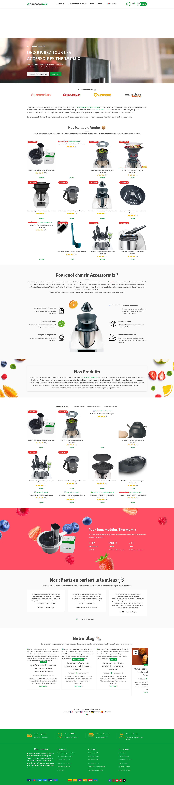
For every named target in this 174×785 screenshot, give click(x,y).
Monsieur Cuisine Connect (96, 766)
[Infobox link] (46, 311)
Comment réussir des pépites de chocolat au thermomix (113, 666)
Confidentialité (123, 763)
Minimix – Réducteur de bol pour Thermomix (72, 211)
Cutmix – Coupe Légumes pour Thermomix (41, 170)
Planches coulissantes (64, 763)
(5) (106, 416)
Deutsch (87, 712)
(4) (137, 485)
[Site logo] (37, 4)
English (77, 712)
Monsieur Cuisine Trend (95, 770)
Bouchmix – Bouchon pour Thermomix (41, 495)
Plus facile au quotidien (64, 756)
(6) (45, 213)
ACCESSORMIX (124, 749)
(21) (106, 175)
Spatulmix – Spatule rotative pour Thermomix (72, 251)
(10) (106, 499)
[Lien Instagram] (113, 780)
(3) (137, 175)
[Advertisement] (87, 23)
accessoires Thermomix (89, 377)
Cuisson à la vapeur (63, 760)
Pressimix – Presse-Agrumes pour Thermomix (102, 211)
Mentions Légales (124, 766)
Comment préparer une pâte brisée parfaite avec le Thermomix (148, 671)
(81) (137, 444)
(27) (137, 215)
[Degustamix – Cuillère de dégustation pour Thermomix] (102, 492)
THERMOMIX (62, 749)
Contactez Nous (124, 756)
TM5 (102, 110)
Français (66, 712)
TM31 (98, 110)
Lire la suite (43, 686)
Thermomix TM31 (93, 760)
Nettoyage (60, 770)
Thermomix (111, 282)
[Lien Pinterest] (120, 780)
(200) (75, 254)
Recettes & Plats (78, 659)
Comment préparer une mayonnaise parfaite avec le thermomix (78, 666)
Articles (43, 661)
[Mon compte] (128, 4)
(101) (106, 483)
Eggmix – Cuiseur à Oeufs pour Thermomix (72, 144)
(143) (45, 173)
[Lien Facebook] (109, 780)
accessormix (47, 675)
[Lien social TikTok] (124, 780)
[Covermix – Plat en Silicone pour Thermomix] (102, 464)
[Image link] (42, 780)
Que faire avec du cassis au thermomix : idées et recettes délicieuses (43, 668)
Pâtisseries (148, 665)
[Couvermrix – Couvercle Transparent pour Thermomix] (71, 492)
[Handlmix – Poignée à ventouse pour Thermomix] (133, 464)
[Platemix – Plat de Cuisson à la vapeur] (102, 411)
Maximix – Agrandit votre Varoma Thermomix (41, 211)
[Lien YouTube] (117, 780)
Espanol (97, 712)
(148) (45, 497)
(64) (76, 499)
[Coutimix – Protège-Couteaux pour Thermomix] (133, 424)
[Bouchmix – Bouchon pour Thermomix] (41, 492)
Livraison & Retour (124, 770)
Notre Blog (122, 753)
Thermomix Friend (93, 763)
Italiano (108, 712)
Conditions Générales (125, 760)
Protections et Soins (63, 766)
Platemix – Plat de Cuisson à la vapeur (102, 414)
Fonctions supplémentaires (66, 753)
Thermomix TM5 (93, 753)
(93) (106, 213)
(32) (45, 230)
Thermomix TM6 (93, 756)
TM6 (108, 110)
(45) (76, 146)
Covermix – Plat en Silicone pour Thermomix (102, 481)
